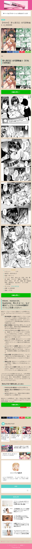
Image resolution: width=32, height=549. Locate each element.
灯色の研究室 (15, 286)
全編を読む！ (16, 92)
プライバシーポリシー (13, 545)
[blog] (16, 8)
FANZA (3, 19)
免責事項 (21, 545)
